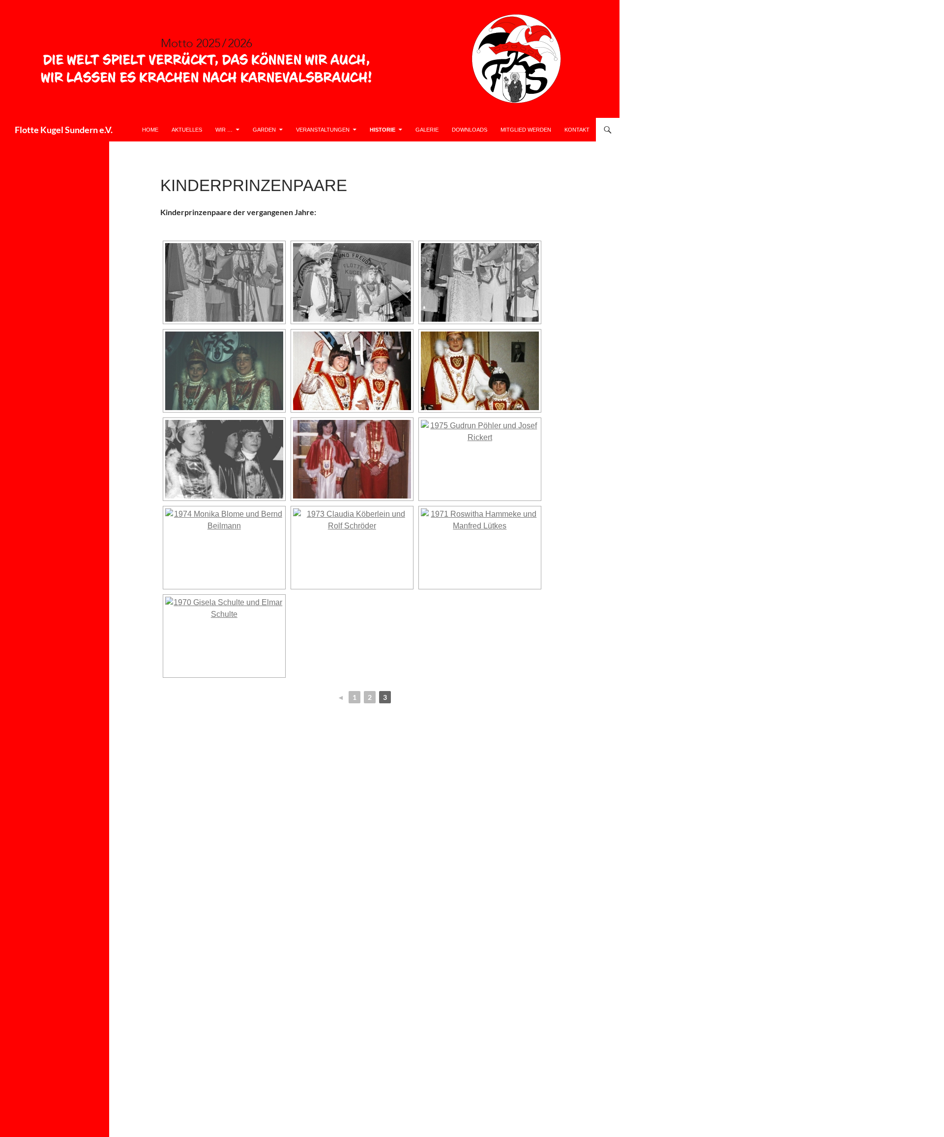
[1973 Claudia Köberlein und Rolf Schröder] (352, 547)
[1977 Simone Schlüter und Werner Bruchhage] (224, 459)
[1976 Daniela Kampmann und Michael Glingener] (352, 459)
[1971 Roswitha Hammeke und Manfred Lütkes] (480, 547)
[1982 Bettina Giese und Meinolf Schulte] (352, 282)
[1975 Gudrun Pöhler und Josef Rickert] (480, 459)
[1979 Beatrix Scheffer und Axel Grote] (352, 371)
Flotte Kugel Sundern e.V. (64, 129)
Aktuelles (187, 130)
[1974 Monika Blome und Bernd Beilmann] (224, 547)
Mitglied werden (526, 130)
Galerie (427, 130)
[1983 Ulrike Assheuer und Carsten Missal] (224, 282)
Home (150, 130)
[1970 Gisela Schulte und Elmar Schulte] (224, 636)
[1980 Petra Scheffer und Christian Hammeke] (224, 371)
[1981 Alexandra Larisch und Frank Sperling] (480, 282)
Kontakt (577, 130)
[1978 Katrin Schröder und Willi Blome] (480, 371)
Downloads (469, 130)
